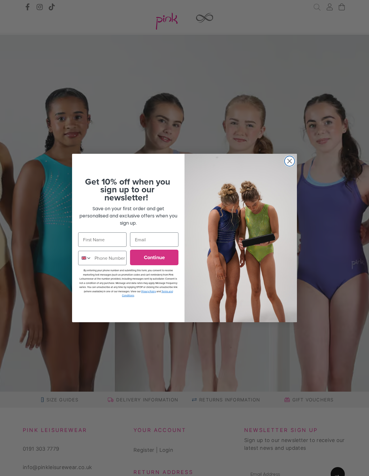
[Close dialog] (290, 161)
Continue (154, 257)
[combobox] (85, 258)
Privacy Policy (148, 291)
